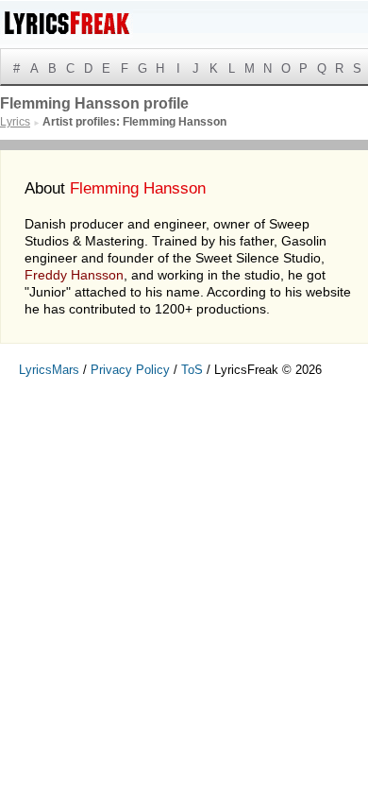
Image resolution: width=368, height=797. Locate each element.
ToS (192, 370)
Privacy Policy (130, 370)
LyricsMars (49, 370)
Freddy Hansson (74, 274)
